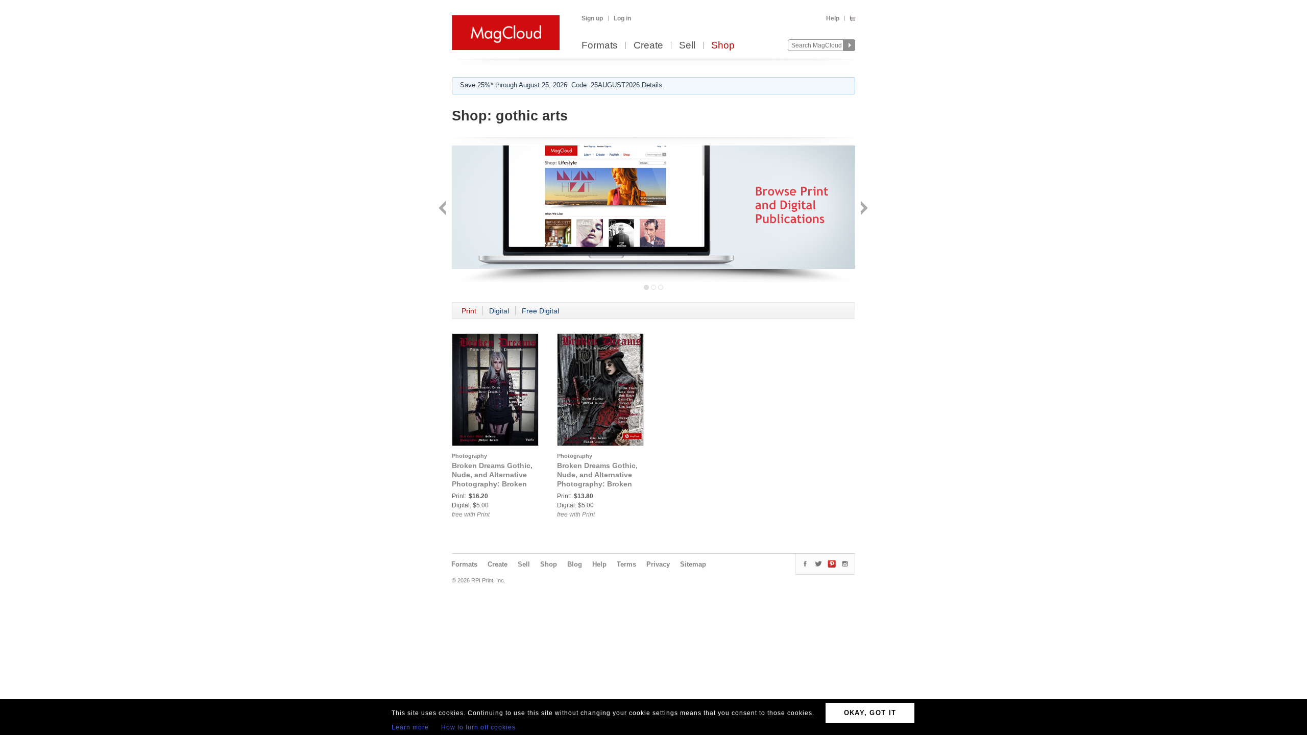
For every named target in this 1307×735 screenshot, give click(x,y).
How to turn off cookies (478, 727)
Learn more (410, 727)
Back (443, 209)
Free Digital (540, 311)
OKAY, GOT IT (870, 713)
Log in (622, 18)
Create (648, 46)
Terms (626, 564)
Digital (499, 311)
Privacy (658, 564)
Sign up (592, 18)
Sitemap (693, 564)
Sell (687, 46)
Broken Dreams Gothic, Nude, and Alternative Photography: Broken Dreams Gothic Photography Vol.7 (597, 483)
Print (469, 311)
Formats (600, 46)
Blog (574, 564)
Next (863, 209)
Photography (469, 456)
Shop (723, 46)
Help (832, 18)
